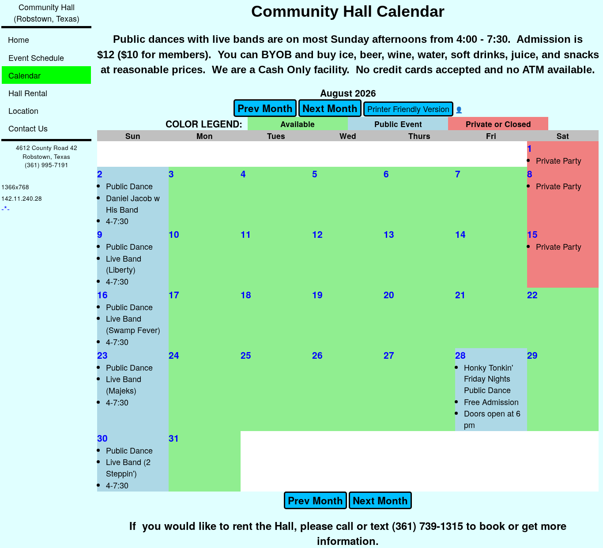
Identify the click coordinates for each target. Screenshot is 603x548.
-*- (5, 208)
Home (18, 39)
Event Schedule (36, 57)
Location (23, 110)
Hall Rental (27, 92)
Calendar (24, 75)
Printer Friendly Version (408, 108)
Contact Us (28, 128)
